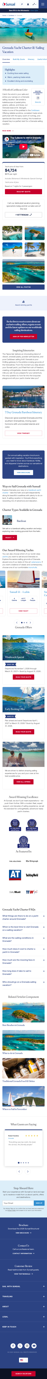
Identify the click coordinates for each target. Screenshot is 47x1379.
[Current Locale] (23, 1360)
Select (8, 537)
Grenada (19, 15)
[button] (23, 917)
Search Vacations (23, 1374)
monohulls (32, 567)
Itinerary (31, 59)
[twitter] (20, 1345)
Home (4, 15)
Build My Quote (19, 59)
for (23, 336)
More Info (38, 102)
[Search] (22, 4)
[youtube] (34, 1345)
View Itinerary (23, 433)
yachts (5, 556)
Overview (6, 59)
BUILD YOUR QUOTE (23, 677)
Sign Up (39, 1203)
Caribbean (11, 15)
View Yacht (23, 611)
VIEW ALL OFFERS (23, 782)
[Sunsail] (8, 4)
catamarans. (36, 562)
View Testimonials (22, 1274)
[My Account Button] (28, 4)
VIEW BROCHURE (23, 472)
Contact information (22, 1253)
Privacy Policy (12, 1210)
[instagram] (27, 1345)
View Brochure (22, 1233)
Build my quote (23, 192)
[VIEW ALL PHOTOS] (23, 271)
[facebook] (13, 1345)
